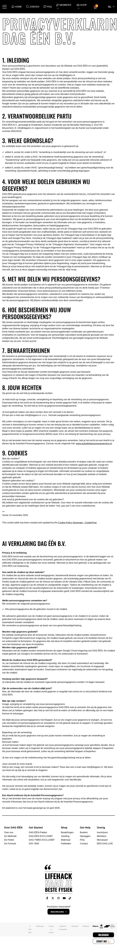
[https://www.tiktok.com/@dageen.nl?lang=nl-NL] (69, 898)
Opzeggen (85, 836)
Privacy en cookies (51, 929)
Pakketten (66, 843)
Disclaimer (86, 926)
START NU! (101, 941)
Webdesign (40, 926)
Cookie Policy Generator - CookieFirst (77, 522)
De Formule (10, 843)
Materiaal (65, 840)
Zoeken (34, 6)
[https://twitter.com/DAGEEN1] (52, 898)
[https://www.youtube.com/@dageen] (64, 898)
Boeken (84, 832)
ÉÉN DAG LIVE (105, 843)
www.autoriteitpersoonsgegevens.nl (94, 443)
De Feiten (9, 840)
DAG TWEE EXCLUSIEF (42, 840)
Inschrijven (57, 912)
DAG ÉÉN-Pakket (38, 832)
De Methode (10, 836)
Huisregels (74, 926)
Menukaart (102, 840)
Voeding (65, 836)
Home (18, 6)
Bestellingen (67, 832)
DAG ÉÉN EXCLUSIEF (41, 836)
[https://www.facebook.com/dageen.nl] (47, 898)
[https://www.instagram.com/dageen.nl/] (58, 898)
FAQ (49, 6)
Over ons (8, 832)
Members (101, 836)
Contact (84, 843)
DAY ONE (34, 843)
